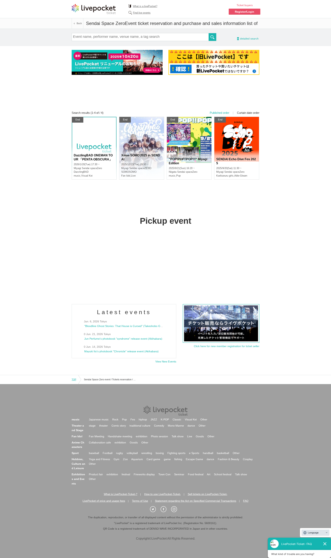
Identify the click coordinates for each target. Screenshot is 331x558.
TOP (74, 379)
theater (103, 425)
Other (203, 419)
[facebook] (165, 509)
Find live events (142, 12)
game (167, 459)
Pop (124, 419)
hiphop (143, 419)
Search (212, 37)
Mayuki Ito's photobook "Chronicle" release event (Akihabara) (121, 351)
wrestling (146, 453)
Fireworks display (144, 474)
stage (92, 425)
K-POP (165, 419)
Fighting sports (176, 453)
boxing (160, 453)
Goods (200, 436)
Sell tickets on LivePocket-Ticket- (207, 494)
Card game (153, 459)
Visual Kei (191, 419)
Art (208, 474)
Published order (219, 112)
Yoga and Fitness (99, 459)
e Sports (194, 453)
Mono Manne (176, 425)
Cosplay (248, 459)
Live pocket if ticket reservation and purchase (94, 9)
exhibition (141, 436)
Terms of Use (140, 500)
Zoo (125, 459)
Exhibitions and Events (78, 479)
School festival (222, 474)
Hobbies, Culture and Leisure (78, 464)
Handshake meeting (120, 436)
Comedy (159, 425)
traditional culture (139, 425)
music (75, 419)
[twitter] (155, 509)
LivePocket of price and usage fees (104, 500)
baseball (94, 453)
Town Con (164, 474)
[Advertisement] (165, 95)
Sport (75, 453)
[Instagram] (176, 509)
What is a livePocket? (145, 6)
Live (189, 436)
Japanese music (99, 419)
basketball (223, 453)
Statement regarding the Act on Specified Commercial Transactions (195, 500)
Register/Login (244, 11)
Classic (177, 419)
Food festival (195, 474)
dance (191, 425)
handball (208, 453)
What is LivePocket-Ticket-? (120, 494)
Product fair (96, 474)
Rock (115, 419)
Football (107, 453)
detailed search (249, 38)
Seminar (179, 474)
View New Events (165, 361)
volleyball (132, 453)
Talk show (178, 436)
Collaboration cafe (100, 442)
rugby (119, 453)
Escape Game (194, 459)
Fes (132, 419)
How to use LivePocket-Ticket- (162, 494)
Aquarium (137, 459)
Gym (116, 459)
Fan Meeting (96, 436)
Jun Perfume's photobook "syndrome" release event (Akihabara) (123, 338)
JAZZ (154, 419)
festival (126, 474)
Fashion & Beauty (228, 459)
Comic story (118, 425)
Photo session (159, 436)
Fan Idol (77, 436)
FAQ (245, 500)
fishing (178, 459)
